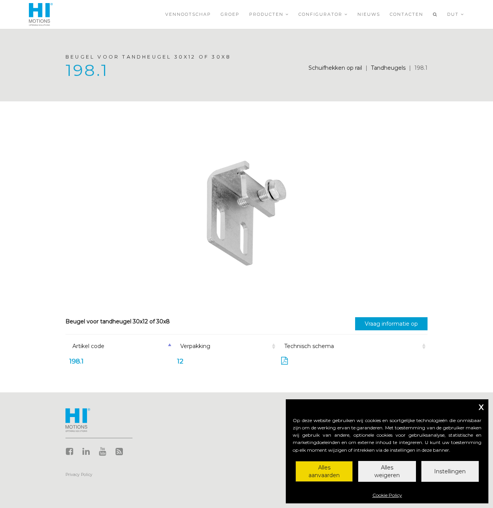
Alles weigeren (387, 471)
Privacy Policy (78, 474)
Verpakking (195, 346)
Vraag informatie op (391, 323)
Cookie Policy (387, 495)
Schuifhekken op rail (335, 67)
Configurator (321, 14)
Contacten (406, 14)
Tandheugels (388, 67)
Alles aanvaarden (324, 471)
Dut (454, 14)
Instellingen (450, 471)
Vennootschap (188, 14)
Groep (230, 14)
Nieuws (368, 14)
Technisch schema (309, 346)
